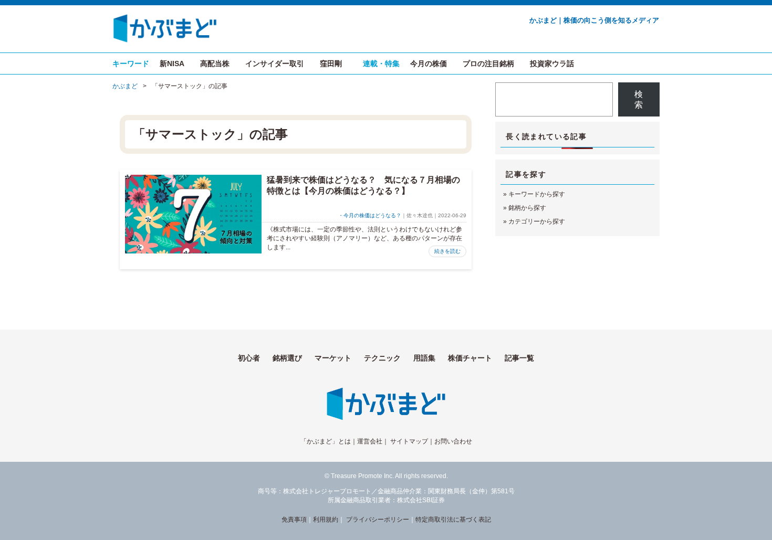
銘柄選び (287, 358)
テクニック (382, 358)
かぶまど (125, 86)
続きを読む (447, 251)
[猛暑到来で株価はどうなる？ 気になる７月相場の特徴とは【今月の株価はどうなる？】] (193, 214)
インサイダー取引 (274, 63)
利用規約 (325, 519)
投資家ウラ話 (552, 63)
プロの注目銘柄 (488, 63)
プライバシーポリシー (377, 519)
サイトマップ (409, 441)
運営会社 (369, 441)
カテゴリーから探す (536, 221)
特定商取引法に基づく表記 (453, 519)
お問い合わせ (453, 441)
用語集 (424, 358)
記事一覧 (519, 358)
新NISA (172, 63)
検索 (638, 99)
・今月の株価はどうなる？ (369, 215)
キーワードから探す (536, 194)
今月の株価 (428, 63)
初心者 (249, 358)
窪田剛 (331, 63)
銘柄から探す (527, 207)
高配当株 (214, 63)
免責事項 (294, 519)
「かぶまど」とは (325, 441)
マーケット (333, 358)
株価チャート (470, 358)
